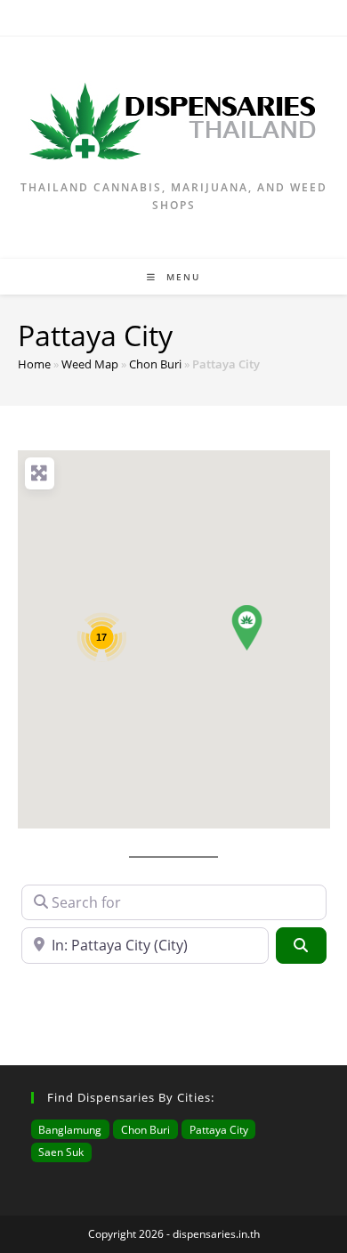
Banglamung (69, 1129)
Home (34, 364)
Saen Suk (61, 1151)
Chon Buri (155, 364)
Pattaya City (219, 1129)
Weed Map (89, 364)
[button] (247, 628)
